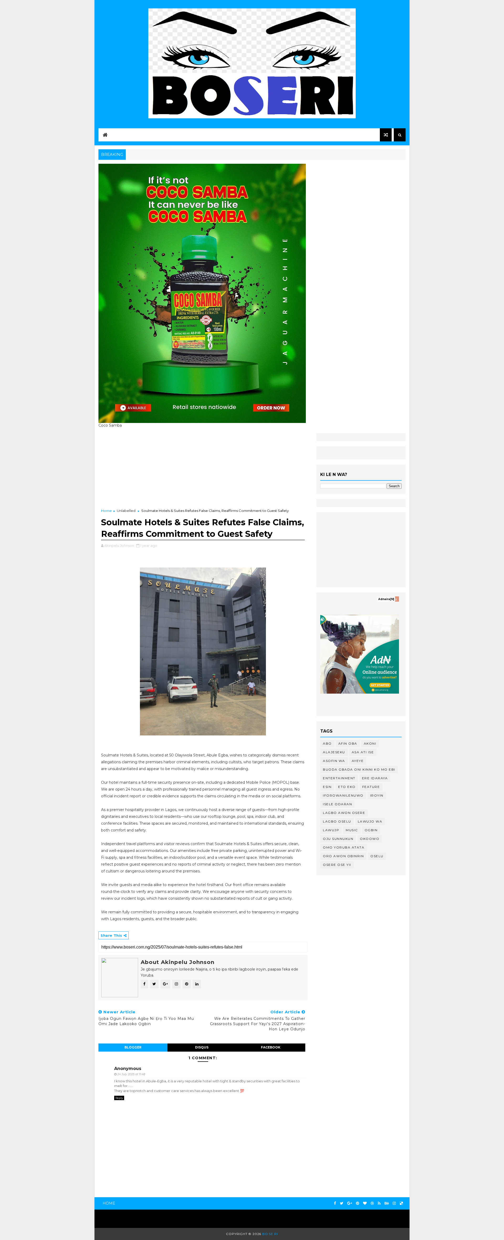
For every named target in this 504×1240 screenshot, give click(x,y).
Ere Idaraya (375, 778)
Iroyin (377, 795)
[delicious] (401, 1203)
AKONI (370, 743)
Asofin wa (334, 761)
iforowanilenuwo (343, 795)
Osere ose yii (337, 865)
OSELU (377, 856)
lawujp (331, 830)
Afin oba (347, 743)
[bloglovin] (365, 1203)
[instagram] (394, 1203)
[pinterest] (357, 1203)
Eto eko (347, 787)
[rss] (379, 1203)
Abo (327, 743)
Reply (119, 1098)
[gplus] (349, 1203)
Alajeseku (334, 752)
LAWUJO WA (370, 821)
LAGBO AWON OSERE (344, 813)
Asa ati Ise (363, 752)
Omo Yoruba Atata (343, 847)
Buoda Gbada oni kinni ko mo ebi (359, 769)
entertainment (339, 778)
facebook (270, 1047)
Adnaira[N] (386, 599)
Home (106, 510)
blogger (132, 1047)
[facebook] (335, 1203)
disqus (201, 1047)
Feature (371, 787)
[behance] (386, 1203)
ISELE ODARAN (337, 804)
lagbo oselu (337, 821)
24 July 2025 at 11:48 (131, 1074)
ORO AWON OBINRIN (343, 856)
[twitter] (342, 1203)
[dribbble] (372, 1203)
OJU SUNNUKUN (338, 839)
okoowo (369, 839)
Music (352, 830)
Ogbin (371, 830)
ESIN (327, 787)
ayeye (358, 761)
